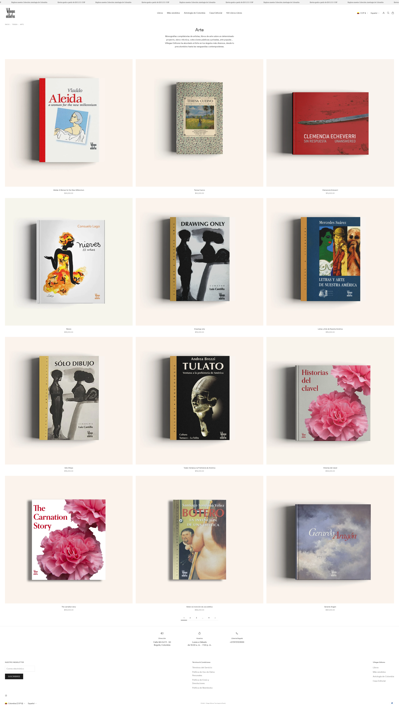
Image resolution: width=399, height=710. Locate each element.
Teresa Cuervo (199, 190)
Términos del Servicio (202, 667)
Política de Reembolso (202, 688)
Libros (160, 13)
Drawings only (199, 329)
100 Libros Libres (234, 13)
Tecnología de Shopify (220, 703)
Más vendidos (173, 13)
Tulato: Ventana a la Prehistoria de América (199, 468)
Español (374, 13)
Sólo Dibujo (69, 468)
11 (208, 618)
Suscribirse (14, 676)
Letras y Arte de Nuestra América (330, 329)
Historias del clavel (330, 468)
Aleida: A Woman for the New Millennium (68, 190)
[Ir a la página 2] (215, 618)
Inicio (7, 24)
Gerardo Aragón (330, 607)
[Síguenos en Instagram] (6, 696)
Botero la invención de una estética (199, 607)
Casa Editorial (215, 13)
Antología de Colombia (194, 13)
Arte (22, 24)
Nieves (68, 329)
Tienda (14, 24)
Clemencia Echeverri (330, 190)
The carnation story (69, 607)
